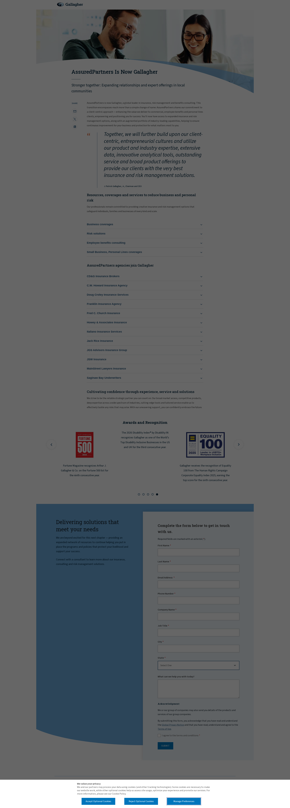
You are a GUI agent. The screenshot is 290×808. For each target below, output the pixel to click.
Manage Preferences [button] (183, 801)
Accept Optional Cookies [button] (98, 801)
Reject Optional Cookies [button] (141, 801)
